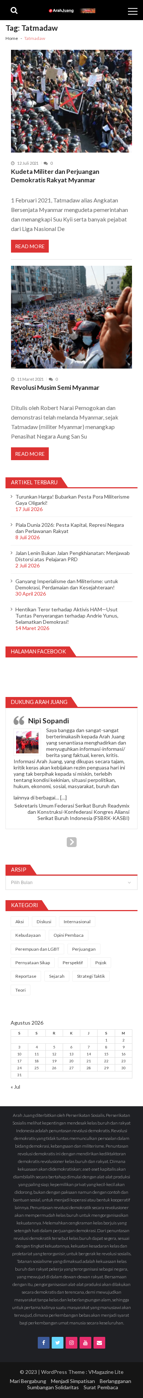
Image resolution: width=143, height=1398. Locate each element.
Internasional (77, 921)
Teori (20, 990)
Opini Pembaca (69, 935)
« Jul (15, 1087)
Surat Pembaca (101, 1387)
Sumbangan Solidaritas (53, 1387)
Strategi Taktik (91, 976)
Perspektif (73, 962)
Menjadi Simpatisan (73, 1381)
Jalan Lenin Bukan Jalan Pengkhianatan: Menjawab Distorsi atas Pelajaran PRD (72, 556)
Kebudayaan (28, 935)
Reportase (25, 976)
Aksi (19, 921)
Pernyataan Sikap (32, 962)
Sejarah (57, 976)
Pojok (100, 962)
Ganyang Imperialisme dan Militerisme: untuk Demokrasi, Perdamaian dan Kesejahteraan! (66, 584)
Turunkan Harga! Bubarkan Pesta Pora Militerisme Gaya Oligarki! (72, 499)
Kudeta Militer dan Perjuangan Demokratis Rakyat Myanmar (55, 176)
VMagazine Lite (106, 1372)
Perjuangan (84, 949)
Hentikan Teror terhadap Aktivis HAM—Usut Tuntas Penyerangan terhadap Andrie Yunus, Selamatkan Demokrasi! (66, 615)
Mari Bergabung (28, 1381)
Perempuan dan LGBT (37, 949)
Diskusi (44, 921)
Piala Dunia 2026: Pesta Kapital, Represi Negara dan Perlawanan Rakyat (69, 528)
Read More (30, 246)
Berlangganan (115, 1381)
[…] (63, 797)
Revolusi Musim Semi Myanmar (55, 387)
